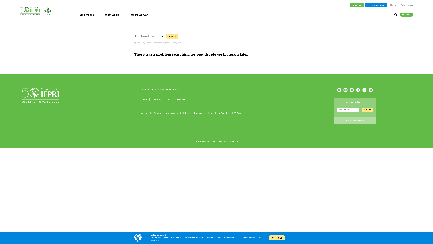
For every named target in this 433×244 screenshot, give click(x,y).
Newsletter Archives (355, 121)
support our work (376, 5)
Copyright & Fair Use (209, 141)
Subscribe (406, 15)
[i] (395, 14)
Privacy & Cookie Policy (228, 141)
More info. (155, 241)
